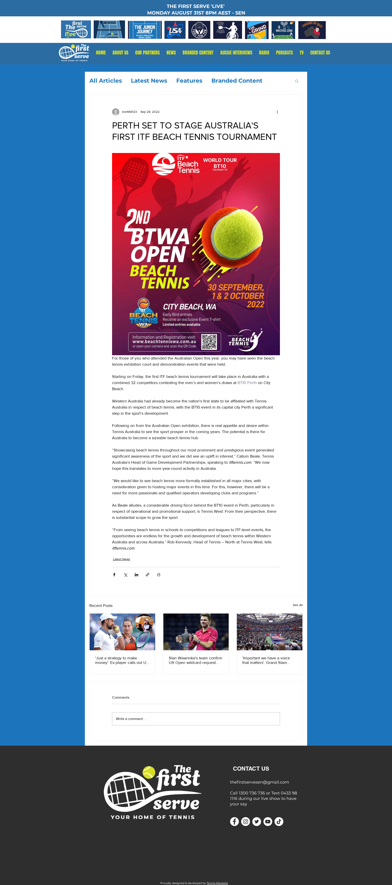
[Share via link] (147, 574)
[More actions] (277, 112)
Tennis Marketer (217, 883)
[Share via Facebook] (114, 574)
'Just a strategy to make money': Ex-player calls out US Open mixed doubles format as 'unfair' (122, 660)
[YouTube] (267, 821)
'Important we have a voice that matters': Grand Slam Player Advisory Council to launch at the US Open (266, 660)
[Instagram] (245, 821)
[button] (264, 53)
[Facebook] (234, 821)
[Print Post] (159, 574)
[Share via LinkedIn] (136, 574)
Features (189, 80)
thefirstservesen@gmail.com (259, 782)
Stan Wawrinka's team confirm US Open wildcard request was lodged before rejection (195, 660)
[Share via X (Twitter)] (125, 574)
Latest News (149, 80)
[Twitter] (256, 821)
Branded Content (236, 80)
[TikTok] (278, 821)
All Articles (105, 80)
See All (298, 605)
